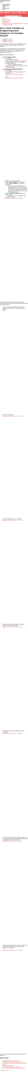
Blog (4, 6)
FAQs (4, 9)
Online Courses (6, 8)
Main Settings (10, 41)
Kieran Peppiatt (9, 40)
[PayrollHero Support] (5, 0)
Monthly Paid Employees (8, 1065)
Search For (2, 16)
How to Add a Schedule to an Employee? (12, 1066)
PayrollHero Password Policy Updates (11, 1060)
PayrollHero (7, 1070)
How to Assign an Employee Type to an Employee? (14, 1068)
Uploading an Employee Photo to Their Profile (13, 1061)
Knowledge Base (6, 4)
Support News (6, 5)
